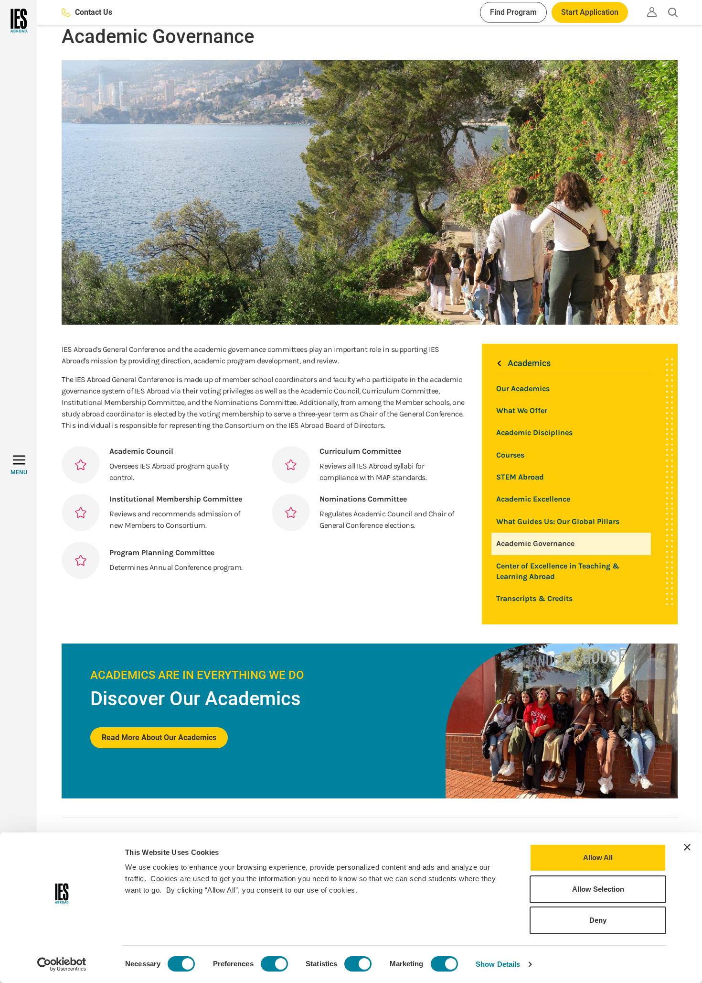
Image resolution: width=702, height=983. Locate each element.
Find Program (513, 12)
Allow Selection (598, 889)
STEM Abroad (520, 476)
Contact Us (93, 12)
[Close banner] (687, 847)
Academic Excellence (533, 498)
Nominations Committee (363, 498)
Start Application (589, 12)
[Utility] (652, 12)
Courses (510, 454)
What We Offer (521, 410)
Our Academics (523, 388)
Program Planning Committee (161, 552)
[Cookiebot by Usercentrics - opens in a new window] (62, 964)
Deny (597, 920)
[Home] (18, 21)
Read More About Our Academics (159, 737)
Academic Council (141, 451)
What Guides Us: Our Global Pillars (557, 521)
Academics (529, 363)
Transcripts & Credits (534, 598)
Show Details (498, 964)
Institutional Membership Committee (175, 498)
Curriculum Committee (360, 451)
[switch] (274, 964)
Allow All (598, 857)
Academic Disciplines (534, 432)
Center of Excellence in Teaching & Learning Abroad (557, 571)
